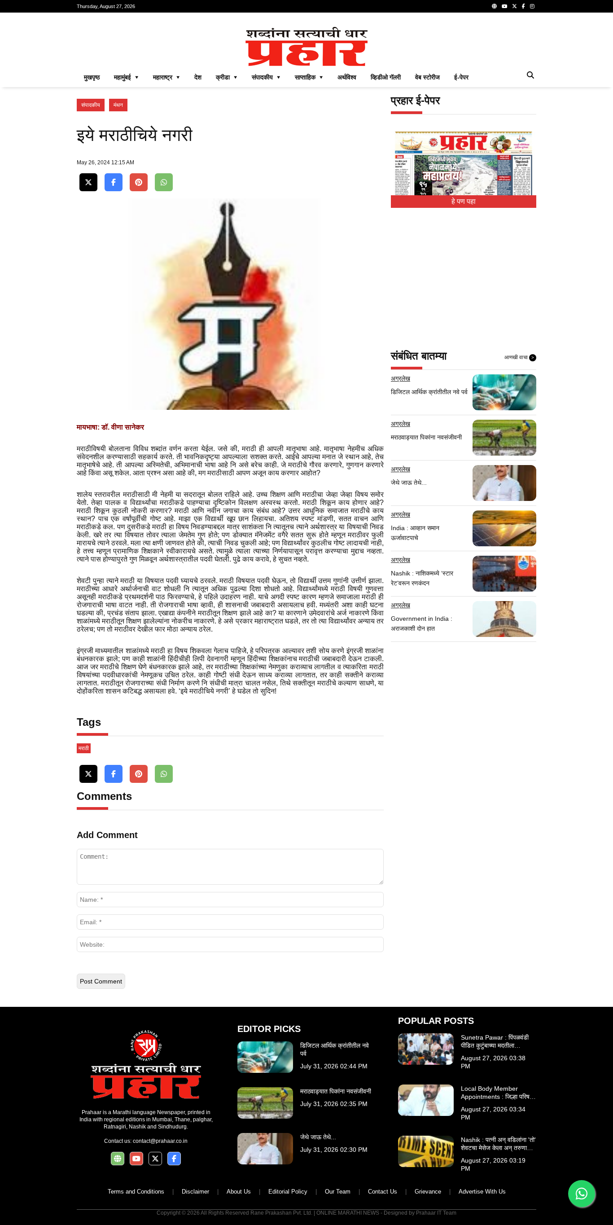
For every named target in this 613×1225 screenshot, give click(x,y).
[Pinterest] (139, 182)
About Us (239, 1191)
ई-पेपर (461, 77)
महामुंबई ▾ (126, 77)
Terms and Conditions (136, 1191)
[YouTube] (504, 6)
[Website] (494, 6)
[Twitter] (514, 6)
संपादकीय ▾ (266, 77)
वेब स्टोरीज (427, 77)
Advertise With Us (482, 1191)
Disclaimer (195, 1191)
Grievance (428, 1191)
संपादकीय (90, 105)
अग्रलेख (400, 378)
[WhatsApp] (164, 182)
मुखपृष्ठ (92, 77)
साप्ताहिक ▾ (309, 77)
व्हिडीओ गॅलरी (386, 77)
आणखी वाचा (519, 357)
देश (197, 77)
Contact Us (382, 1191)
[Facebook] (523, 6)
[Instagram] (532, 6)
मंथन (118, 105)
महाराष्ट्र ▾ (166, 77)
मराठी (84, 748)
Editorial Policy (287, 1191)
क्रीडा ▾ (226, 77)
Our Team (337, 1191)
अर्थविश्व (346, 77)
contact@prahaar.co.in (160, 1141)
